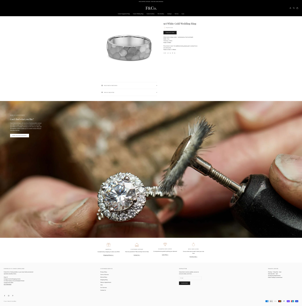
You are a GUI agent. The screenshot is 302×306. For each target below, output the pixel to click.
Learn (183, 13)
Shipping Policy (104, 279)
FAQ (101, 285)
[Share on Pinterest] (172, 53)
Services (176, 13)
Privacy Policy (103, 272)
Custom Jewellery (150, 13)
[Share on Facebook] (168, 53)
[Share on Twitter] (170, 53)
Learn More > (165, 254)
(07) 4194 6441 (7, 284)
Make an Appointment (19, 135)
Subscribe (184, 283)
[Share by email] (174, 53)
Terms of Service (104, 274)
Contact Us (103, 290)
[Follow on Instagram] (8, 295)
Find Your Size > (193, 256)
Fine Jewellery (161, 13)
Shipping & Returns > (108, 255)
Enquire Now (170, 32)
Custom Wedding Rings (138, 13)
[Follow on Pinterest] (13, 295)
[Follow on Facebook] (4, 295)
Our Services (103, 287)
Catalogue (169, 13)
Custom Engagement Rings (124, 13)
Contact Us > (137, 255)
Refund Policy (103, 277)
